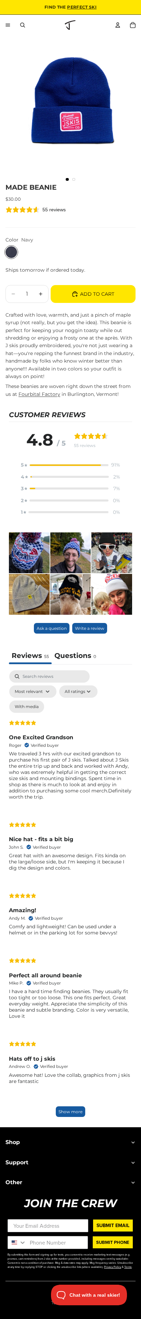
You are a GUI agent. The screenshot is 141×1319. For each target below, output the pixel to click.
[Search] (22, 25)
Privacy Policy (112, 1267)
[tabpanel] (70, 897)
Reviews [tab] (30, 655)
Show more (70, 1111)
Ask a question (52, 628)
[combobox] (17, 1242)
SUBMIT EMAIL (113, 1225)
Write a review (89, 628)
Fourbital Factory (39, 394)
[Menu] (8, 25)
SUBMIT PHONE (112, 1242)
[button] (70, 465)
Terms (128, 1267)
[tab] (75, 656)
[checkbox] (26, 706)
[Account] (117, 25)
